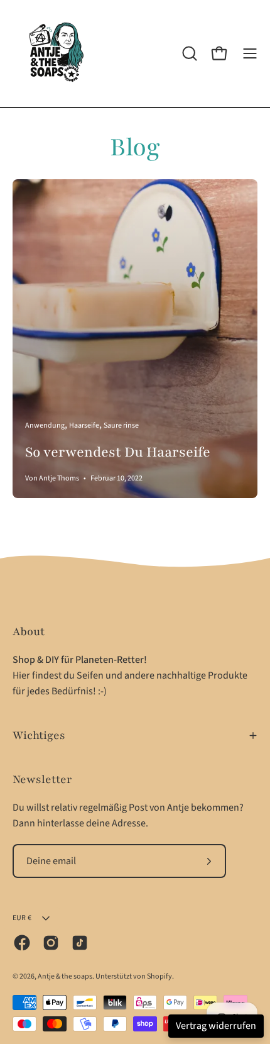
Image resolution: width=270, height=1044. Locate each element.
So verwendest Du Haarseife (117, 452)
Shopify (159, 976)
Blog (135, 147)
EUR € (22, 918)
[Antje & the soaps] (56, 53)
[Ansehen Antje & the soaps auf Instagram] (50, 942)
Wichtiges (39, 735)
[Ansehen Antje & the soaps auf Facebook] (22, 942)
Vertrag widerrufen (216, 1026)
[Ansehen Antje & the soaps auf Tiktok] (79, 942)
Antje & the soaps (65, 976)
